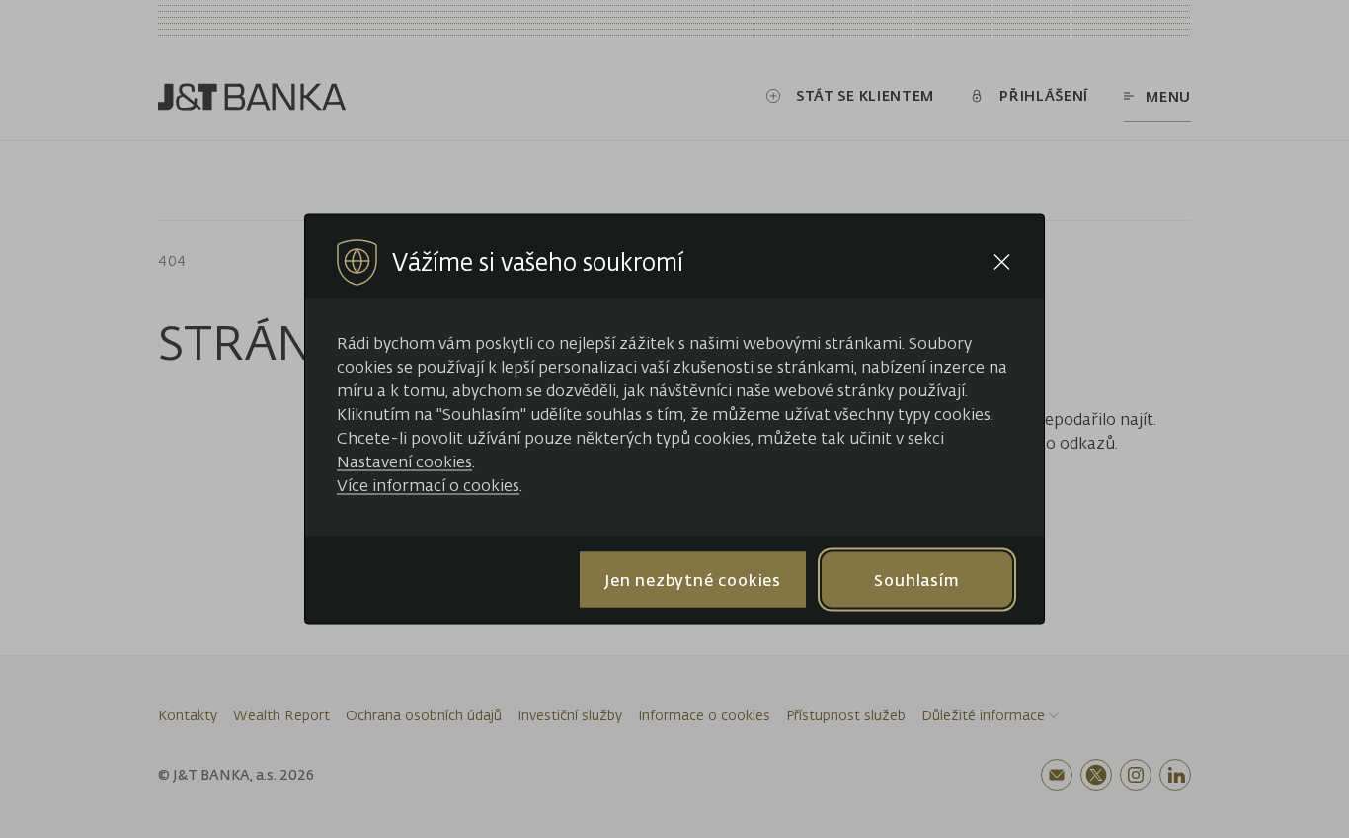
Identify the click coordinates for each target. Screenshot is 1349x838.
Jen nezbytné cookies (692, 579)
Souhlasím (916, 579)
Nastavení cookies (404, 461)
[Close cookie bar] (1002, 262)
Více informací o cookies (428, 485)
